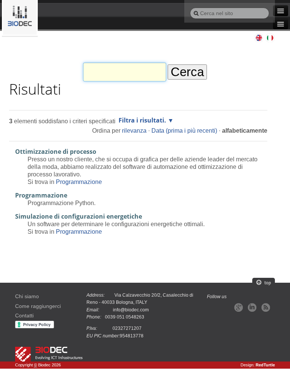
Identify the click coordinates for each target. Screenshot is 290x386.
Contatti (24, 316)
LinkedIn (252, 307)
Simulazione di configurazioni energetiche (78, 216)
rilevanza (134, 130)
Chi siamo (27, 296)
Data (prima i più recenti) (184, 130)
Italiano (270, 37)
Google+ (238, 307)
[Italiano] (20, 18)
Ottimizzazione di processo (55, 151)
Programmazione (79, 181)
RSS (265, 307)
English (258, 37)
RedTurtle (265, 365)
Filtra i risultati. (142, 120)
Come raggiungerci (38, 306)
